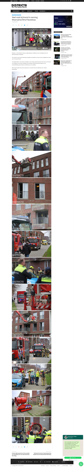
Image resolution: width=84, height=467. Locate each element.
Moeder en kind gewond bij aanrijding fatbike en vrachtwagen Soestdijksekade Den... (66, 36)
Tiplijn (36, 11)
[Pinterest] (19, 25)
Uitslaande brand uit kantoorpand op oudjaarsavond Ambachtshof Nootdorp (42, 454)
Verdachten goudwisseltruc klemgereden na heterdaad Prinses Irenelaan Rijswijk (66, 42)
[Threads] (72, 1)
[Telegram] (24, 25)
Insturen (42, 0)
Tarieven (71, 465)
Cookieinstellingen (65, 465)
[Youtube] (70, 1)
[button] (71, 11)
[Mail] (65, 1)
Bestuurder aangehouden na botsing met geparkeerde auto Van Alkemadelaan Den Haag (66, 62)
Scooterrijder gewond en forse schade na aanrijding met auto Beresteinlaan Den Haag (20, 454)
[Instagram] (63, 1)
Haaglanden (16, 11)
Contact (32, 0)
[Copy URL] (27, 25)
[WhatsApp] (68, 1)
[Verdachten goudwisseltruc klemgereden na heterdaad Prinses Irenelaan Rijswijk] (57, 43)
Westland (29, 11)
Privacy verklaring (53, 465)
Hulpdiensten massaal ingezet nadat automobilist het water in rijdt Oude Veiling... (66, 56)
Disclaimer (37, 0)
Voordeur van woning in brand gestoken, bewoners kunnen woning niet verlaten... (66, 49)
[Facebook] (61, 1)
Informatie (42, 11)
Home (13, 13)
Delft (23, 11)
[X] (67, 1)
